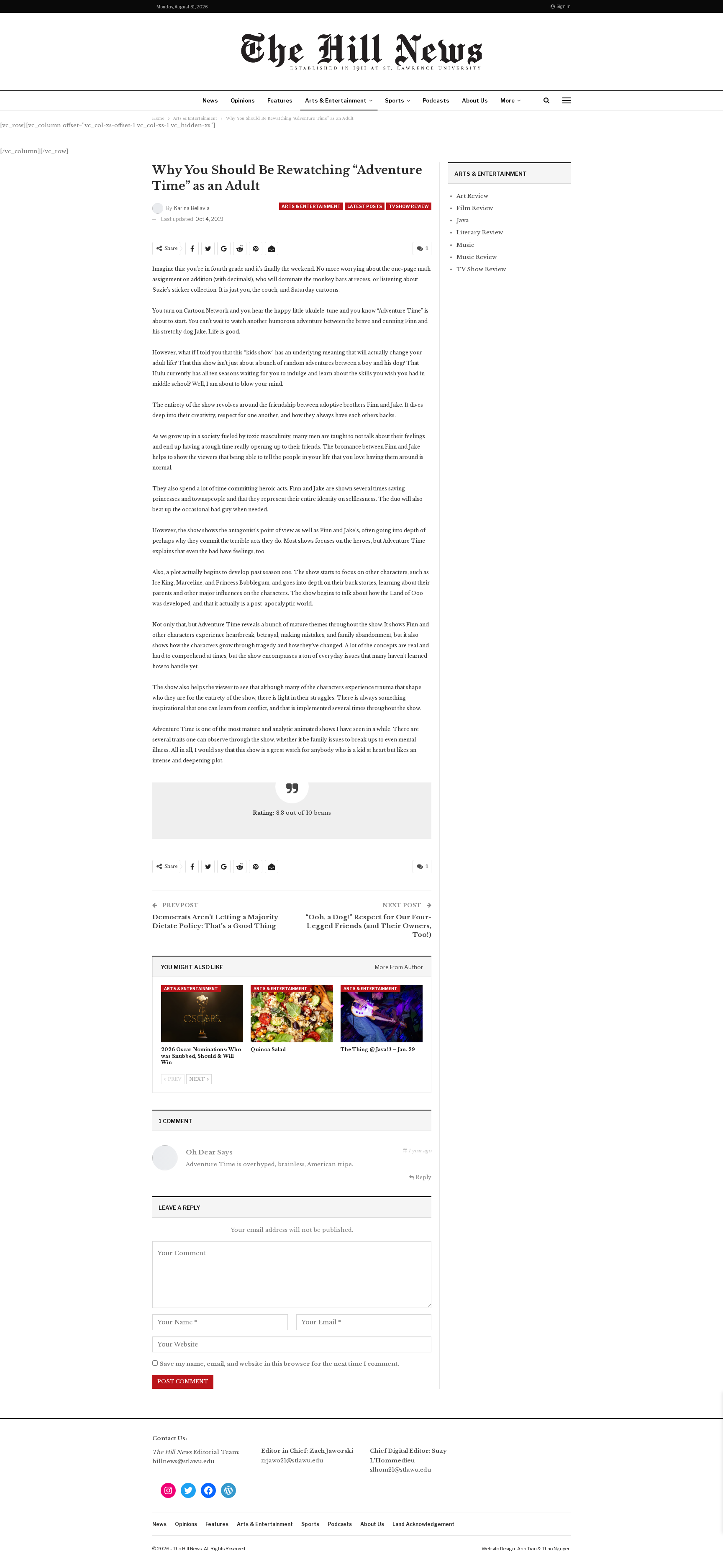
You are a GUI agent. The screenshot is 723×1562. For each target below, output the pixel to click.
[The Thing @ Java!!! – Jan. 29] (382, 1013)
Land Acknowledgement (423, 1524)
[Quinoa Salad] (292, 1013)
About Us (475, 100)
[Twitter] (188, 1490)
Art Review (472, 196)
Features (279, 100)
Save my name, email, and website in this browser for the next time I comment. (279, 1363)
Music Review (476, 257)
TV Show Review (409, 206)
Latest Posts (364, 206)
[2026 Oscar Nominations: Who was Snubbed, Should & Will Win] (202, 1013)
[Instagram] (168, 1490)
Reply (422, 1177)
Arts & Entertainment (336, 100)
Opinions (243, 100)
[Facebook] (208, 1490)
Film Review (474, 208)
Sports (394, 100)
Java (462, 220)
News (210, 100)
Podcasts (436, 100)
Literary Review (479, 232)
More (507, 100)
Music (465, 245)
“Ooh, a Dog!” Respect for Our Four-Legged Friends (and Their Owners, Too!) (368, 926)
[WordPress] (228, 1490)
